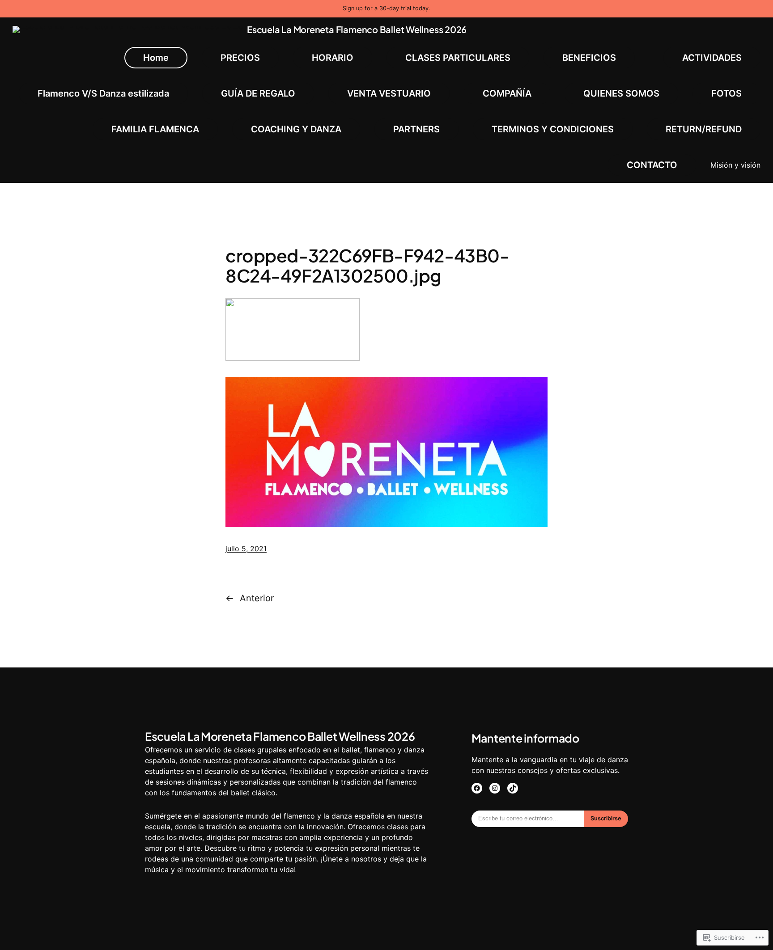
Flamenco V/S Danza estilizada (103, 93)
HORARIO (332, 57)
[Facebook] (476, 788)
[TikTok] (512, 788)
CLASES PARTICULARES (457, 57)
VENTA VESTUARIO (389, 93)
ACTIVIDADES (712, 57)
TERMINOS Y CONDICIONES (553, 129)
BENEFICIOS (589, 57)
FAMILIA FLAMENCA (155, 129)
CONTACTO (652, 165)
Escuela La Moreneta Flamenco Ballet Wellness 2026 (357, 29)
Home (156, 57)
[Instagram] (494, 788)
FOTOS (726, 93)
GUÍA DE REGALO (258, 93)
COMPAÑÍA (507, 93)
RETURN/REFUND (704, 129)
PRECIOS (240, 57)
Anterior (257, 598)
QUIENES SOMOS (621, 93)
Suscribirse (605, 818)
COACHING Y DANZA (296, 129)
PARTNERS (416, 129)
